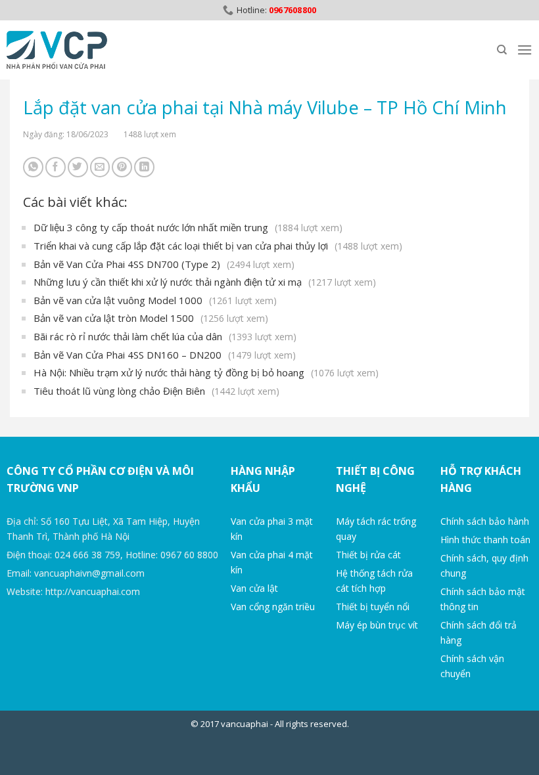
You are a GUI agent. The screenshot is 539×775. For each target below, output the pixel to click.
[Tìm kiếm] (502, 49)
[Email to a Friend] (100, 167)
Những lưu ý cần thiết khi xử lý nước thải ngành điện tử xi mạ (205, 281)
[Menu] (524, 49)
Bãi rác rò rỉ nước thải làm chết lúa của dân (165, 336)
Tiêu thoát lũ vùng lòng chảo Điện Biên (156, 390)
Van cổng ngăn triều (273, 606)
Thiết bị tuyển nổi (373, 606)
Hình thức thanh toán (485, 539)
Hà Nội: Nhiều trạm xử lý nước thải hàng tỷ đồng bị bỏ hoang (206, 372)
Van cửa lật (254, 588)
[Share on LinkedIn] (144, 167)
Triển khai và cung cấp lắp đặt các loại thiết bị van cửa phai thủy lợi (218, 245)
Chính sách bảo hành (484, 521)
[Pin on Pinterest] (122, 167)
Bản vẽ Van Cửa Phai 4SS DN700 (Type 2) (164, 264)
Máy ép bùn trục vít (377, 625)
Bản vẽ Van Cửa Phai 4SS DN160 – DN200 (165, 354)
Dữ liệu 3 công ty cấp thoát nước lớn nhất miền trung (188, 227)
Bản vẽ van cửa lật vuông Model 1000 (155, 300)
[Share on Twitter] (78, 167)
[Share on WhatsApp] (33, 167)
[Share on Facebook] (55, 167)
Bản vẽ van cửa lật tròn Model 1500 (151, 317)
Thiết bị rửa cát (368, 554)
